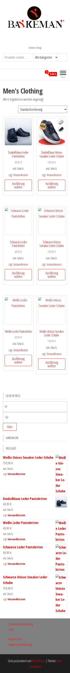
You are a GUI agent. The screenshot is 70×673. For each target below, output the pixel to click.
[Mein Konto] (39, 74)
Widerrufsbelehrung (20, 644)
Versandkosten (20, 175)
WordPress (38, 660)
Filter (10, 426)
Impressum (15, 639)
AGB (11, 629)
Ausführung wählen (18, 185)
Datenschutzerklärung (21, 624)
